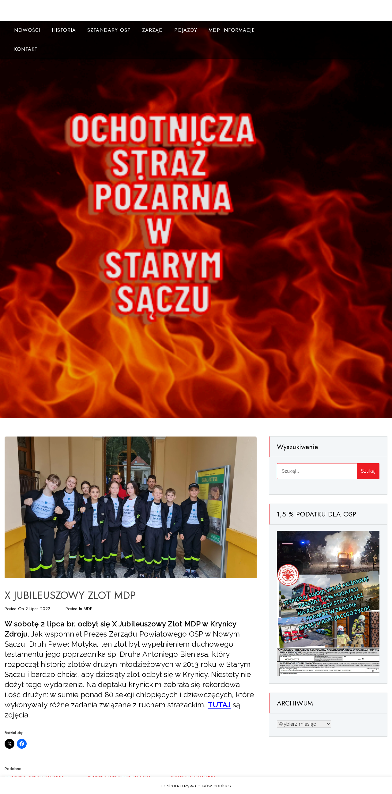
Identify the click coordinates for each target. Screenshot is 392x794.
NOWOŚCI (27, 30)
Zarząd (152, 30)
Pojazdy (185, 30)
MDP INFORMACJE (232, 30)
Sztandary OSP (109, 30)
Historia (64, 30)
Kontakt (26, 49)
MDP (88, 609)
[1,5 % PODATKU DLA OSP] (328, 603)
